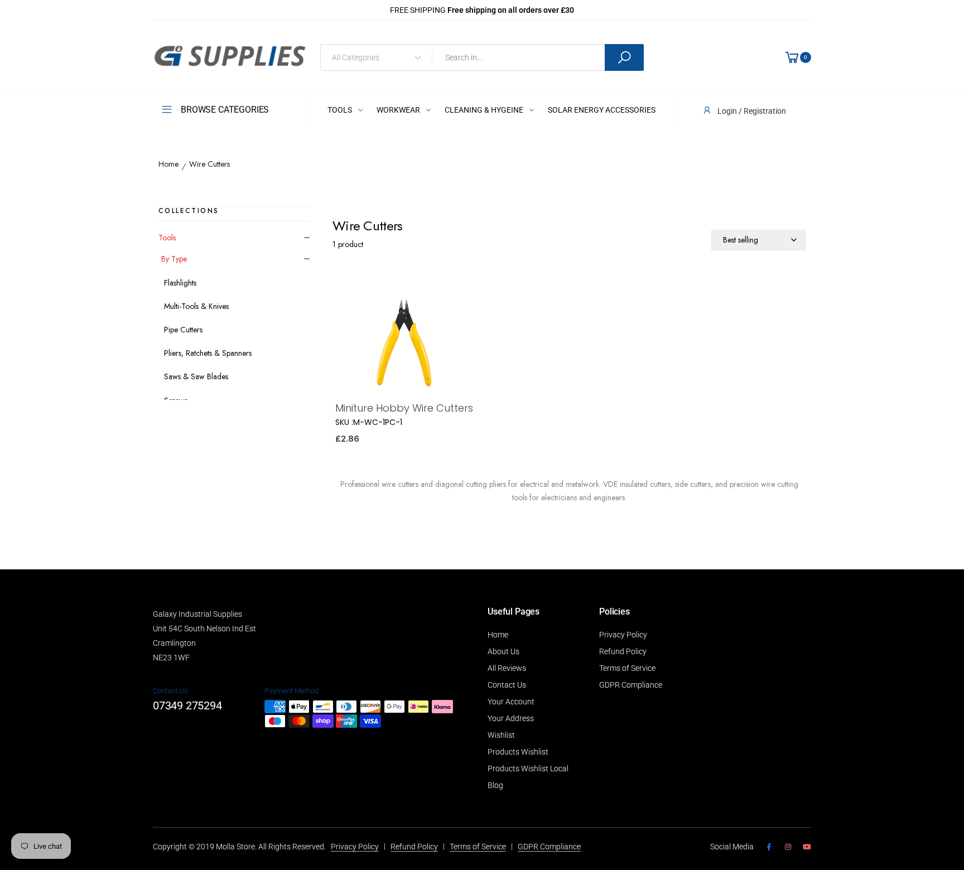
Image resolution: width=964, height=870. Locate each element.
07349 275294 (187, 705)
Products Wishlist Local (528, 768)
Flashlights (180, 283)
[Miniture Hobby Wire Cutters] (404, 344)
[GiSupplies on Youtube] (807, 847)
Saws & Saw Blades (196, 376)
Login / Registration (751, 111)
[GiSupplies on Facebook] (769, 847)
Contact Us (507, 684)
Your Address (511, 718)
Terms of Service (627, 668)
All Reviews (507, 668)
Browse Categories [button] (225, 109)
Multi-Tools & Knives (196, 306)
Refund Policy (623, 651)
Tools (167, 238)
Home (168, 165)
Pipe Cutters (183, 330)
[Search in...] (624, 57)
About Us (503, 651)
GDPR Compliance (630, 684)
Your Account (511, 701)
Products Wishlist (518, 751)
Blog (495, 785)
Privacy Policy (623, 634)
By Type (174, 259)
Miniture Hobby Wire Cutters (404, 408)
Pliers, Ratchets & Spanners (208, 353)
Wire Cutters (209, 165)
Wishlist (501, 735)
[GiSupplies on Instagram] (788, 847)
